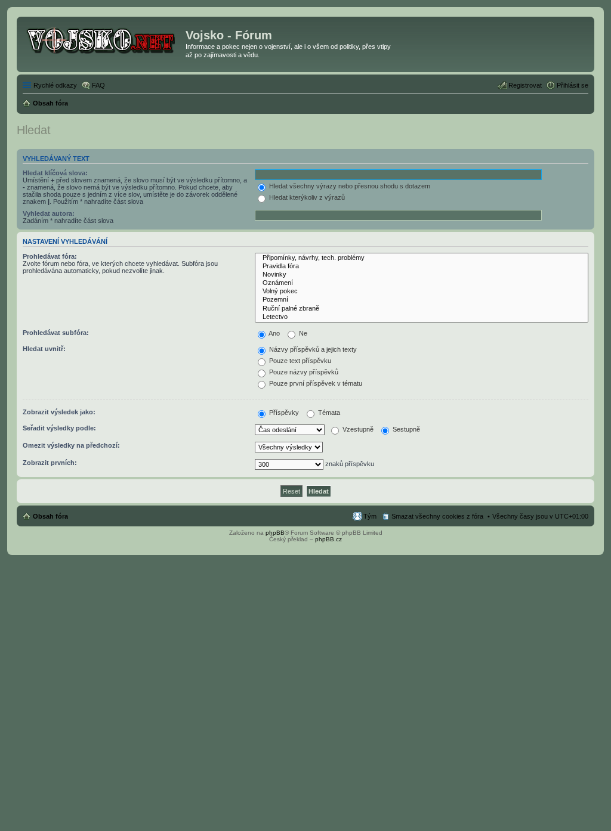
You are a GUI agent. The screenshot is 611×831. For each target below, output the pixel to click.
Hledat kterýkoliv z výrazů (306, 197)
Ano (273, 333)
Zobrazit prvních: (50, 462)
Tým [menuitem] (370, 516)
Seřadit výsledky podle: (59, 428)
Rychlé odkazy (55, 85)
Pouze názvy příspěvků (302, 372)
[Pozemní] (421, 300)
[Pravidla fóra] (421, 266)
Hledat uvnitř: (44, 348)
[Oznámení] (421, 283)
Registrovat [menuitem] (525, 85)
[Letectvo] (421, 317)
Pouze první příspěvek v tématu (314, 383)
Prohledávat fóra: (50, 256)
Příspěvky (283, 412)
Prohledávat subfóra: (56, 332)
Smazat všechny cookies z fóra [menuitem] (437, 516)
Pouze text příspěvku (299, 360)
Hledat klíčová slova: (55, 172)
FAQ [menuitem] (98, 85)
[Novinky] (421, 275)
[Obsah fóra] (103, 39)
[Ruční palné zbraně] (421, 309)
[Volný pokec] (421, 291)
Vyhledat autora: (49, 213)
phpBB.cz (328, 539)
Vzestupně (357, 429)
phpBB (275, 532)
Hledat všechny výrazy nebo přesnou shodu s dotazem (348, 186)
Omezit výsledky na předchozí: (71, 445)
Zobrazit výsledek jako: (59, 411)
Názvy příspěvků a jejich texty (312, 349)
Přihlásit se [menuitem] (572, 85)
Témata (328, 412)
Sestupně (405, 429)
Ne (302, 333)
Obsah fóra (50, 516)
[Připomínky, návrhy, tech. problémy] (421, 258)
